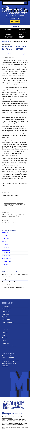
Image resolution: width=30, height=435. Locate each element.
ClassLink (4, 332)
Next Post (5, 220)
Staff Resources (15, 18)
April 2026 (5, 244)
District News (8, 204)
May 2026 (4, 241)
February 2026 (6, 250)
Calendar (8, 15)
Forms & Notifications (19, 17)
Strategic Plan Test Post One (9, 284)
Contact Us (14, 15)
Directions (21, 15)
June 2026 (5, 238)
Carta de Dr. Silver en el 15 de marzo (11, 222)
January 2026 (6, 253)
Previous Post (6, 212)
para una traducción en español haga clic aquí (13, 54)
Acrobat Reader (17, 424)
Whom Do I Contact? (7, 322)
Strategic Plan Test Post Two (9, 282)
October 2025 (6, 261)
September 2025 (6, 264)
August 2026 (5, 232)
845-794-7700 (5, 366)
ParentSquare (5, 343)
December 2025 (6, 255)
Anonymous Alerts (6, 306)
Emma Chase (21, 30)
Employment (9, 17)
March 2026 (5, 247)
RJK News (10, 205)
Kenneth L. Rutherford (21, 33)
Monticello (21, 36)
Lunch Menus (5, 311)
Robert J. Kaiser (9, 36)
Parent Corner (5, 314)
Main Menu (16, 26)
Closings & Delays (6, 308)
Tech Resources (6, 319)
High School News (18, 204)
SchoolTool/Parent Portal (8, 346)
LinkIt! (3, 340)
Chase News (12, 203)
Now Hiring (14, 21)
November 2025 (6, 258)
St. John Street (8, 30)
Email (3, 335)
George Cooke (8, 33)
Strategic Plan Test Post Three (9, 279)
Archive (6, 203)
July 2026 (4, 235)
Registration (5, 317)
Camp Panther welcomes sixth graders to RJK (13, 287)
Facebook (4, 338)
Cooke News (20, 203)
